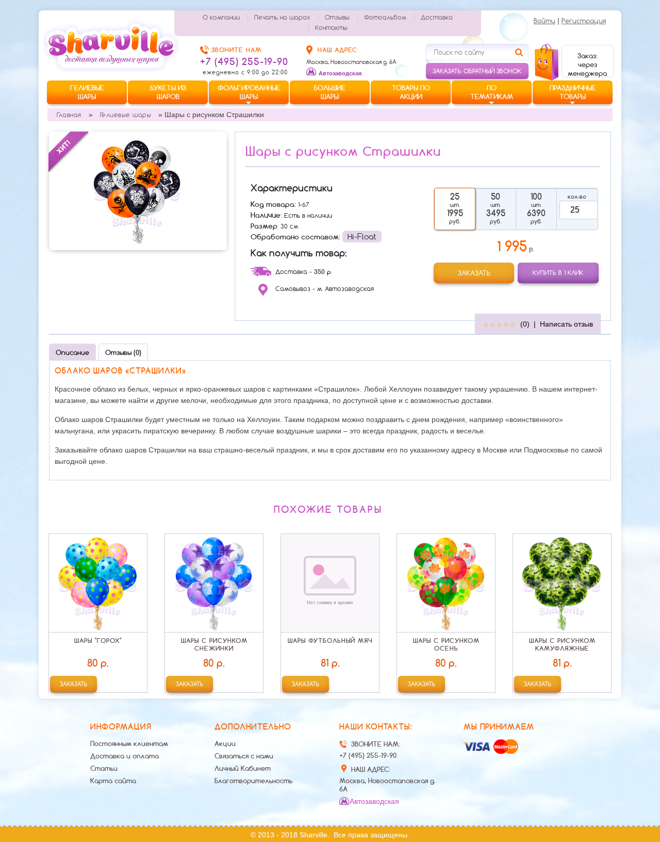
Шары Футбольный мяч (330, 640)
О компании (221, 17)
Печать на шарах (282, 17)
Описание (72, 352)
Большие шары (329, 92)
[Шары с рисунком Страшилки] (138, 190)
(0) (525, 324)
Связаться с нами (243, 756)
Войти (544, 21)
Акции (225, 743)
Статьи (104, 768)
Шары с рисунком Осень (446, 644)
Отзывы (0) (123, 352)
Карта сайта (113, 780)
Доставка (437, 17)
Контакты (331, 27)
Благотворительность (253, 780)
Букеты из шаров (168, 92)
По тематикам (491, 92)
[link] (474, 273)
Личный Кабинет (242, 768)
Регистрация (584, 21)
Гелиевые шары (87, 92)
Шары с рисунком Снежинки (214, 644)
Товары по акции (411, 92)
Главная (69, 115)
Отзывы (337, 17)
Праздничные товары (573, 92)
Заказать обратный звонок (477, 71)
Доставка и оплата (124, 756)
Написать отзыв (566, 324)
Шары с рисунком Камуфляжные (562, 644)
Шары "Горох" (98, 640)
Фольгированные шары (249, 92)
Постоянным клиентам (129, 743)
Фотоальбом (385, 17)
